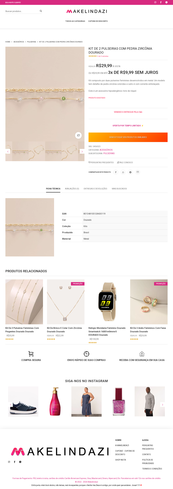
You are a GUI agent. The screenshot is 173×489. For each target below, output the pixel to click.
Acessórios (19, 42)
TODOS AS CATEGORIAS (75, 21)
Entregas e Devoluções (95, 189)
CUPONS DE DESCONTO (98, 21)
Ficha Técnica (53, 189)
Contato (146, 454)
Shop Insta (120, 460)
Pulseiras (31, 42)
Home (7, 42)
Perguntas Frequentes (102, 162)
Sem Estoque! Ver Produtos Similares (128, 137)
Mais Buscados (119, 189)
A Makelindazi (122, 445)
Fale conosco (126, 162)
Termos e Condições (152, 469)
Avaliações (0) (72, 189)
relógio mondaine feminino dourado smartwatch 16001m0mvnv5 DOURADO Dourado (107, 331)
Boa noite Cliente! (13, 3)
